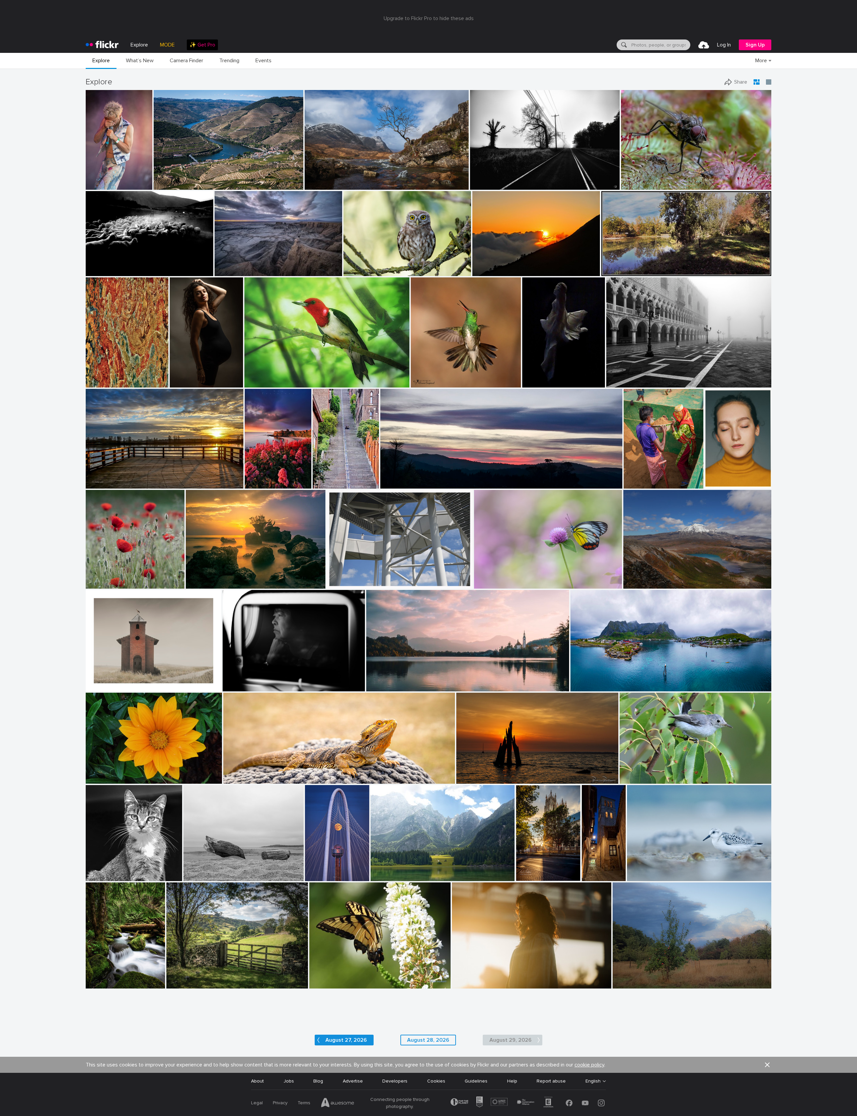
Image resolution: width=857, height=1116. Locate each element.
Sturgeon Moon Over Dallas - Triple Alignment (318, 870)
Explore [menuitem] (139, 44)
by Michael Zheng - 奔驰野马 (318, 876)
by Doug (375, 686)
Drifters (194, 870)
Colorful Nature (329, 978)
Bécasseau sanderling (653, 870)
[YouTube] (585, 1103)
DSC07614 (537, 377)
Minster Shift (531, 870)
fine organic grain (107, 377)
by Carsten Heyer (622, 382)
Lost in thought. (242, 681)
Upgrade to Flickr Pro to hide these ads (429, 18)
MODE (167, 44)
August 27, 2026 (346, 1040)
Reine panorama (590, 681)
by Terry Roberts (181, 983)
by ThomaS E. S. (327, 484)
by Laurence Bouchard (243, 686)
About (257, 1081)
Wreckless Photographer (244, 265)
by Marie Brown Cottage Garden (272, 382)
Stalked (96, 681)
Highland (316, 179)
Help (512, 1081)
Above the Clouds (494, 265)
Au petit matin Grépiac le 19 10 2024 (643, 265)
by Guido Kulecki (102, 382)
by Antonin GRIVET (645, 876)
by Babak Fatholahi (719, 484)
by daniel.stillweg (343, 584)
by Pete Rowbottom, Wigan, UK (331, 185)
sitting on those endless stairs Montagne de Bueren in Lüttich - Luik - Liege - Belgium (327, 478)
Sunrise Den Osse (478, 773)
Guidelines (476, 1081)
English (593, 1081)
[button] (125, 184)
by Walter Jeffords (102, 876)
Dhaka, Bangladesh (645, 478)
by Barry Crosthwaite (642, 484)
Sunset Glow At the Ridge (411, 478)
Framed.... (179, 978)
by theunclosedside (388, 876)
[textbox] (660, 44)
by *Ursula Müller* (630, 983)
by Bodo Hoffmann (638, 185)
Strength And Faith (389, 681)
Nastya (715, 478)
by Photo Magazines (204, 584)
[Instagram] (601, 1103)
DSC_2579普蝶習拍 (498, 578)
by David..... (235, 779)
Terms (304, 1103)
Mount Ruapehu (643, 578)
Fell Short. (484, 179)
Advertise (353, 1081)
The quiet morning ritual (635, 377)
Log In (724, 44)
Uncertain (257, 478)
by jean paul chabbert (621, 271)
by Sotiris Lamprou (103, 271)
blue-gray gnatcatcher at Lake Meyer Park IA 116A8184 (677, 773)
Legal (257, 1103)
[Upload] (703, 44)
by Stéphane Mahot (101, 185)
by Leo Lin (483, 271)
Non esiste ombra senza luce (404, 870)
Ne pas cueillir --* (106, 578)
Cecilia (179, 377)
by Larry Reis (632, 779)
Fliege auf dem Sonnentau (652, 179)
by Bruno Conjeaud (429, 382)
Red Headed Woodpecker (274, 377)
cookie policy (589, 1064)
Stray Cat (98, 870)
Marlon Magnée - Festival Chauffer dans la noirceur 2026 (101, 179)
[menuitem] (202, 45)
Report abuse (551, 1081)
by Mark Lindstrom (531, 876)
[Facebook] (569, 1103)
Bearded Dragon (243, 773)
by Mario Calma (229, 271)
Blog (318, 1081)
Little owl (356, 265)
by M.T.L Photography (590, 686)
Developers (394, 1081)
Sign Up (755, 44)
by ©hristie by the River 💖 (109, 484)
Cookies (436, 1081)
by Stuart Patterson (260, 484)
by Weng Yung (638, 584)
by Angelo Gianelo (200, 876)
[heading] (102, 45)
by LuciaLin (486, 584)
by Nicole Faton (100, 584)
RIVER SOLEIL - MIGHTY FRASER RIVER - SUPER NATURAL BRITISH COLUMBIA (146, 478)
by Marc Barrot (168, 185)
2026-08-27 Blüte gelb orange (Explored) (132, 773)
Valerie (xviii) (468, 978)
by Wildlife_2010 (359, 271)
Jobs (289, 1081)
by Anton (319, 983)
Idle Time (98, 978)
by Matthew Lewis (102, 983)
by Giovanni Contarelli (188, 382)
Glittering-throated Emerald (443, 377)
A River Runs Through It (182, 179)
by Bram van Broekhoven (479, 779)
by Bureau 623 (467, 983)
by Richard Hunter (103, 686)
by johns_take (536, 382)
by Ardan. (391, 484)
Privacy (280, 1103)
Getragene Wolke (348, 578)
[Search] (623, 44)
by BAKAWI (97, 779)
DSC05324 (100, 265)
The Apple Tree (631, 978)
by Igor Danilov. (485, 185)
